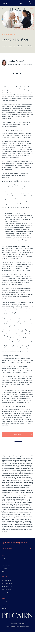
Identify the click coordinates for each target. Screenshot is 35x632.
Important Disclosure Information (7, 2)
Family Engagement (6, 589)
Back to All (18, 441)
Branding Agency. (19, 628)
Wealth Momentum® (6, 565)
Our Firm (4, 559)
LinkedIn (4, 605)
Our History (4, 568)
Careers (3, 571)
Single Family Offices (7, 586)
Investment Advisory (7, 580)
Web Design (25, 626)
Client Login (4, 608)
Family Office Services (7, 583)
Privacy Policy (21, 2)
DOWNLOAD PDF (17, 434)
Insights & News (6, 593)
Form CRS (30, 2)
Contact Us (4, 602)
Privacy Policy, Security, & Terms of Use (14, 626)
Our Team (4, 562)
